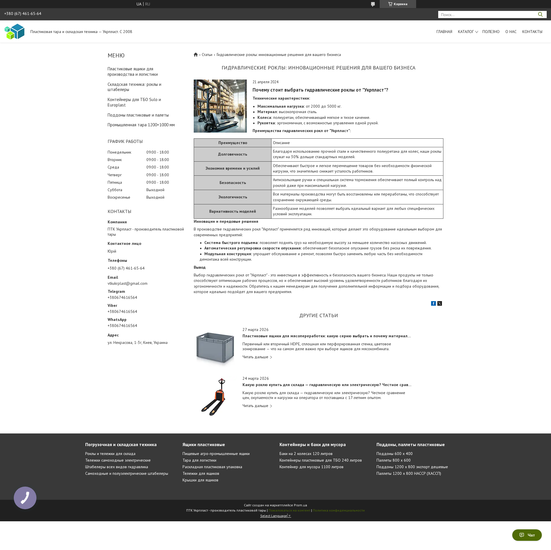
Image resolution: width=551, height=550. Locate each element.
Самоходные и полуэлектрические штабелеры (126, 473)
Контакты (532, 31)
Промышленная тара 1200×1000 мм (141, 124)
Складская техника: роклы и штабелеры (134, 87)
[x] (439, 304)
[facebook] (433, 304)
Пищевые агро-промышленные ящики (216, 453)
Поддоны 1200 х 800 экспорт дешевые (412, 466)
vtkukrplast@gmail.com (128, 283)
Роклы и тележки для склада (110, 453)
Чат (531, 535)
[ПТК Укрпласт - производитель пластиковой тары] (14, 31)
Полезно (491, 31)
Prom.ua (300, 505)
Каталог (466, 31)
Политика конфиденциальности (339, 510)
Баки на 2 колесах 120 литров (306, 453)
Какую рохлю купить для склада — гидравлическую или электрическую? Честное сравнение (327, 384)
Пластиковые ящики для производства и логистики (133, 71)
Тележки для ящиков (201, 473)
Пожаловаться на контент (289, 510)
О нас (511, 31)
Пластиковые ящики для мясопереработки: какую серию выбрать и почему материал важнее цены (327, 336)
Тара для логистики (199, 460)
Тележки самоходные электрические (118, 460)
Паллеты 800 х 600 (394, 460)
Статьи (207, 55)
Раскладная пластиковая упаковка (212, 466)
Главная (444, 31)
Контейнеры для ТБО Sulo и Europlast (134, 102)
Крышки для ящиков (200, 480)
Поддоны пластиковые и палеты (138, 115)
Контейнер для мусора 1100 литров (312, 466)
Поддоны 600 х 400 (395, 453)
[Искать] (540, 14)
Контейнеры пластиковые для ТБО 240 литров (321, 460)
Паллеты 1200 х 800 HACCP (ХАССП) (409, 473)
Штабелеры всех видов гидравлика (116, 466)
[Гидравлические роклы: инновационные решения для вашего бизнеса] (220, 106)
